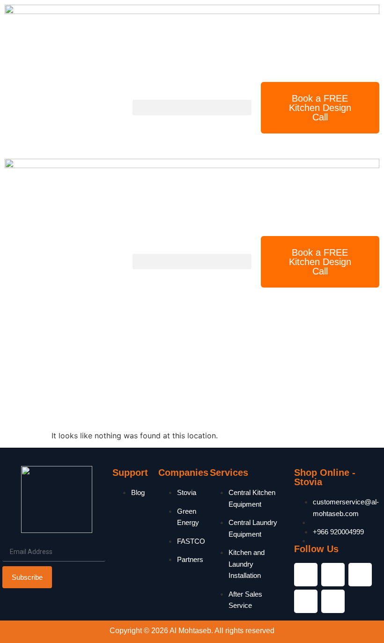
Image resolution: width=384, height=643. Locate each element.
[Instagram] (333, 574)
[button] (192, 107)
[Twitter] (306, 601)
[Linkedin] (360, 574)
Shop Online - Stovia (324, 477)
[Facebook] (306, 574)
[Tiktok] (333, 601)
